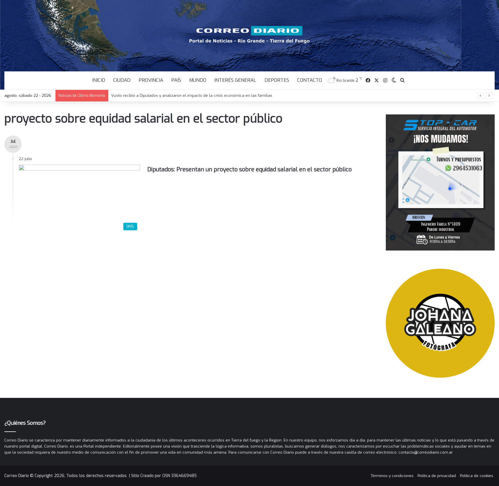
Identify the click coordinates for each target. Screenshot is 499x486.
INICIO (98, 80)
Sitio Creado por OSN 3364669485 (164, 475)
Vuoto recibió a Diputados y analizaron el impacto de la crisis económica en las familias (191, 95)
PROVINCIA (151, 80)
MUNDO (197, 80)
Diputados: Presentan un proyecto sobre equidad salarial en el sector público (249, 169)
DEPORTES (277, 80)
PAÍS (176, 80)
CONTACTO (309, 80)
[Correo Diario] (249, 34)
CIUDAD (122, 80)
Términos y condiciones (392, 475)
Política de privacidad (437, 475)
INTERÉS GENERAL (235, 80)
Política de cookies (476, 475)
